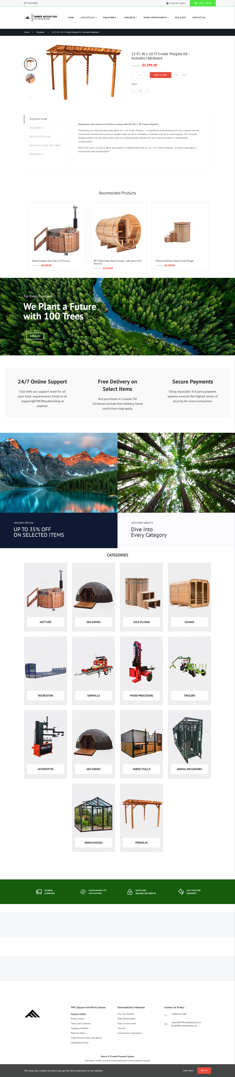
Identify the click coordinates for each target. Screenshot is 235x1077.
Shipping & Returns (80, 1028)
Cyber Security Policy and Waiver (86, 1038)
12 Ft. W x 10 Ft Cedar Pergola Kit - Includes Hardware (75, 32)
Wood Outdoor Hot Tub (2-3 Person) (51, 260)
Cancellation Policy (80, 1043)
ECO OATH (35, 336)
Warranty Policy (78, 1033)
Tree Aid (121, 1028)
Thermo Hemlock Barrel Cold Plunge (174, 260)
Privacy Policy (77, 1019)
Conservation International (130, 1033)
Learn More (188, 1071)
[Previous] (49, 71)
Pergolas (40, 32)
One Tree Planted (126, 1014)
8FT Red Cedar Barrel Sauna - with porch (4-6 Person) (118, 262)
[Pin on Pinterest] (147, 91)
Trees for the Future (127, 1023)
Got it (204, 1070)
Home (26, 32)
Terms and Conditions (81, 1023)
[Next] (121, 71)
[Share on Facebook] (134, 91)
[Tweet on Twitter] (140, 91)
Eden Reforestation (126, 1019)
